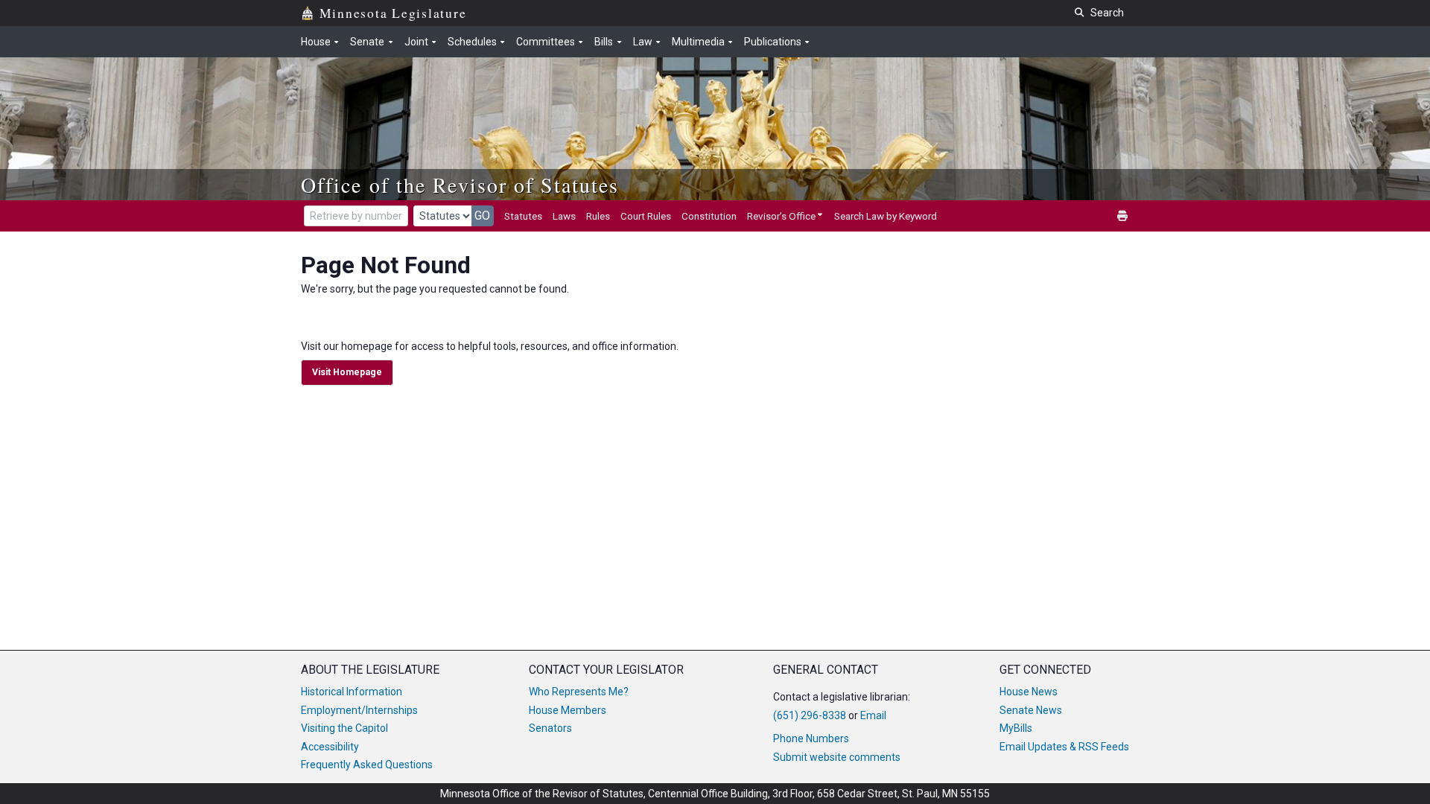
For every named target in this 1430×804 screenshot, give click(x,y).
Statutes (523, 216)
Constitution (709, 216)
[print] (1123, 216)
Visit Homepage (347, 372)
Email (873, 715)
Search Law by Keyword (885, 216)
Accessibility (330, 747)
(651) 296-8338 (809, 715)
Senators (550, 728)
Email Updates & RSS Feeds (1064, 747)
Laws (564, 216)
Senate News (1031, 710)
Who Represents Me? (579, 692)
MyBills (1016, 728)
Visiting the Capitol (344, 728)
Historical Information (351, 692)
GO (482, 215)
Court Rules (645, 216)
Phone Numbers (811, 738)
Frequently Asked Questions (367, 764)
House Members (567, 710)
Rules (598, 216)
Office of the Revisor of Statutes (460, 184)
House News (1029, 692)
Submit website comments (836, 757)
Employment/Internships (359, 710)
